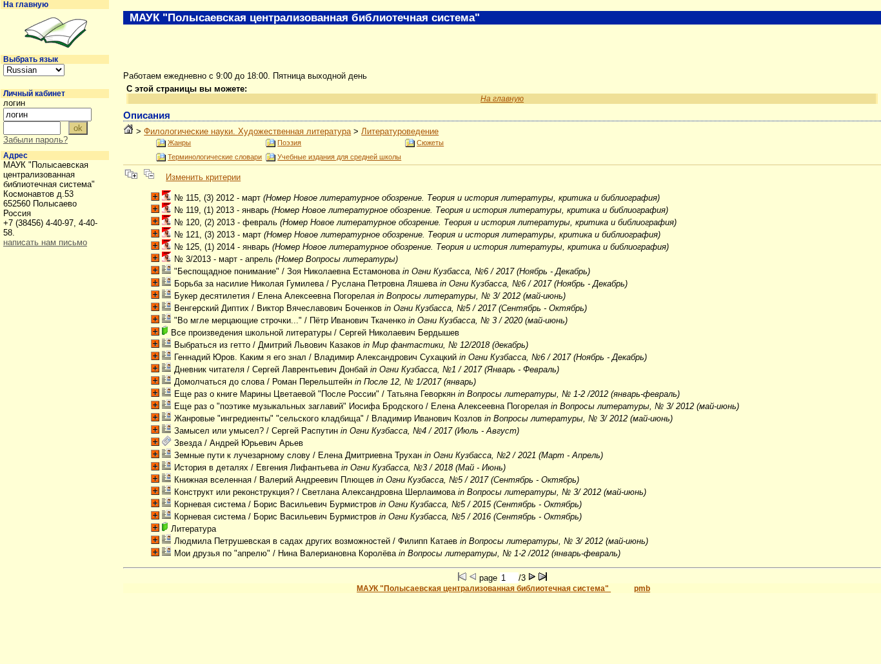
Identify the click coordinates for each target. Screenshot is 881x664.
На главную (25, 4)
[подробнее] (155, 196)
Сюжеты (430, 142)
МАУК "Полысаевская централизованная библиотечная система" (484, 588)
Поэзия (289, 142)
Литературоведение (400, 131)
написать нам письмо (45, 242)
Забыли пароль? (35, 140)
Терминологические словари (215, 157)
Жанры (179, 142)
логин (14, 103)
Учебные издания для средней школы (339, 157)
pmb (642, 588)
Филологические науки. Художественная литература (247, 131)
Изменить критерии (203, 177)
